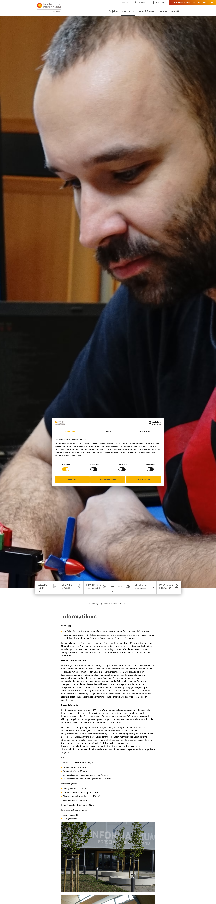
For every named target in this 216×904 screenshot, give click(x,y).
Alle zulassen (144, 479)
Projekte (113, 11)
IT (125, 603)
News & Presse (146, 11)
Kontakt (175, 11)
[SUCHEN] (136, 2)
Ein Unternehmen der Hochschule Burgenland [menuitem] (192, 2)
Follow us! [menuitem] (161, 2)
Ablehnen (72, 479)
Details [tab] (108, 431)
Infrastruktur (128, 11)
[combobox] (142, 2)
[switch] (92, 469)
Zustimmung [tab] (70, 431)
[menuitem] (125, 2)
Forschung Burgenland (99, 603)
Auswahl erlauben (108, 479)
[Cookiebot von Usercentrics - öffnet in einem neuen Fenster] (151, 423)
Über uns (162, 11)
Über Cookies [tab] (146, 431)
